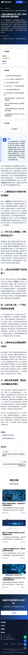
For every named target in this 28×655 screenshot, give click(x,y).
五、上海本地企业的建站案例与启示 (11, 89)
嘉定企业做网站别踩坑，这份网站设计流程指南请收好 (14, 99)
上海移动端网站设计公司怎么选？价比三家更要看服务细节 (14, 114)
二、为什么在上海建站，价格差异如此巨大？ (13, 79)
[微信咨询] (25, 637)
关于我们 (3, 625)
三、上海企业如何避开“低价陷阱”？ (11, 82)
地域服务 (3, 629)
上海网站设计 (13, 644)
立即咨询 (14, 613)
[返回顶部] (25, 648)
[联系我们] (25, 644)
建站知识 (7, 8)
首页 (2, 8)
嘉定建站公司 (21, 644)
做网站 (16, 281)
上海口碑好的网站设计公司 (8, 438)
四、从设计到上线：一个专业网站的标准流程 (13, 86)
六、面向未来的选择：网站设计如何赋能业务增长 (13, 93)
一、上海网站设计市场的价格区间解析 (12, 75)
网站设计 (4, 182)
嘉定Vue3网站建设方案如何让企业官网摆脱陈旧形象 (14, 104)
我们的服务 (3, 622)
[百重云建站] (6, 2)
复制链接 (15, 129)
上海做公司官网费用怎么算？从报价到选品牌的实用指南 (14, 109)
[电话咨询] (25, 640)
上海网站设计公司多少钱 (7, 435)
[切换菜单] (25, 2)
